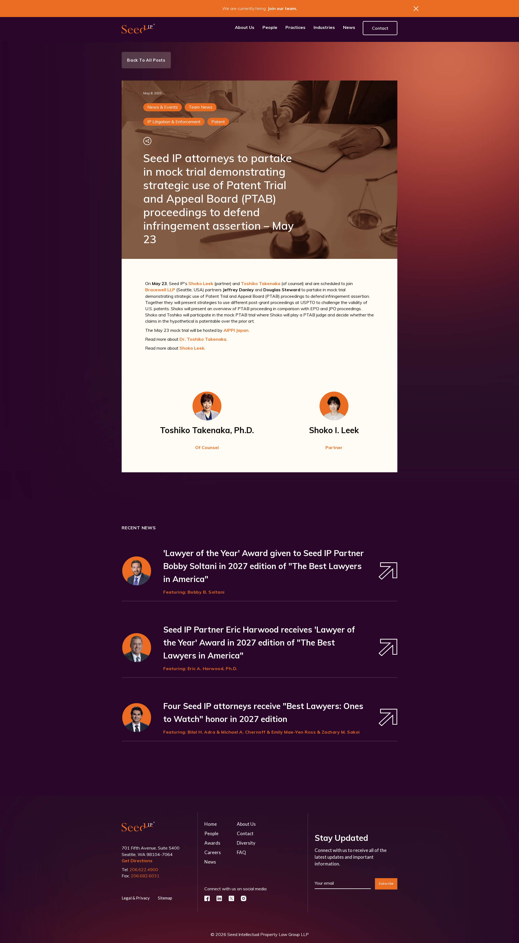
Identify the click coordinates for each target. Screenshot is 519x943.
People (211, 833)
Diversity (246, 843)
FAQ (241, 852)
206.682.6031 (145, 875)
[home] (138, 28)
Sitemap (165, 897)
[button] (295, 28)
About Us (246, 824)
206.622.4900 (143, 869)
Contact (380, 28)
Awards (212, 843)
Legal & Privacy (136, 897)
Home (210, 824)
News (210, 862)
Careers (212, 852)
